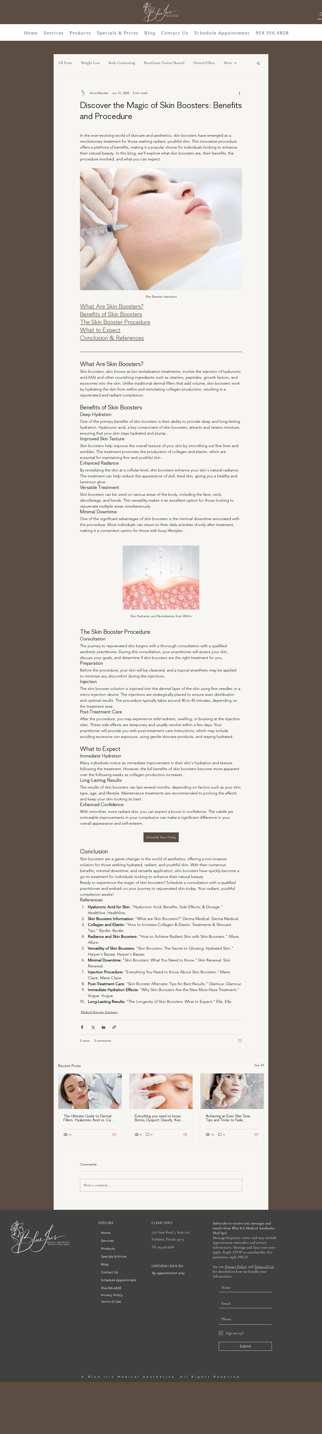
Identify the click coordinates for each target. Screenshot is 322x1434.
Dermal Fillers (204, 62)
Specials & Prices (114, 1256)
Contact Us (109, 1272)
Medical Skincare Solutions (99, 1012)
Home (105, 1233)
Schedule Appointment (118, 1280)
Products (108, 1249)
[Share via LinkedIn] (103, 1027)
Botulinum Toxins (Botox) (164, 62)
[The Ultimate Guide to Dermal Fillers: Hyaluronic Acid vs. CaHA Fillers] (90, 1091)
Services (107, 1241)
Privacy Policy (236, 1266)
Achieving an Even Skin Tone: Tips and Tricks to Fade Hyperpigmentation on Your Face (231, 1118)
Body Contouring (121, 62)
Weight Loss (90, 62)
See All (259, 1065)
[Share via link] (114, 1027)
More (228, 62)
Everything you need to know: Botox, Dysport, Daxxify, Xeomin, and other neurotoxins (161, 1118)
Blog (104, 1264)
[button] (53, 33)
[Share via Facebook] (82, 1027)
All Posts (65, 62)
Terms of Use (264, 1266)
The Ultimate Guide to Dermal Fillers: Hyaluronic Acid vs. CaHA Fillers (90, 1118)
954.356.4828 (111, 1288)
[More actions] (239, 93)
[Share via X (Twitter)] (93, 1027)
